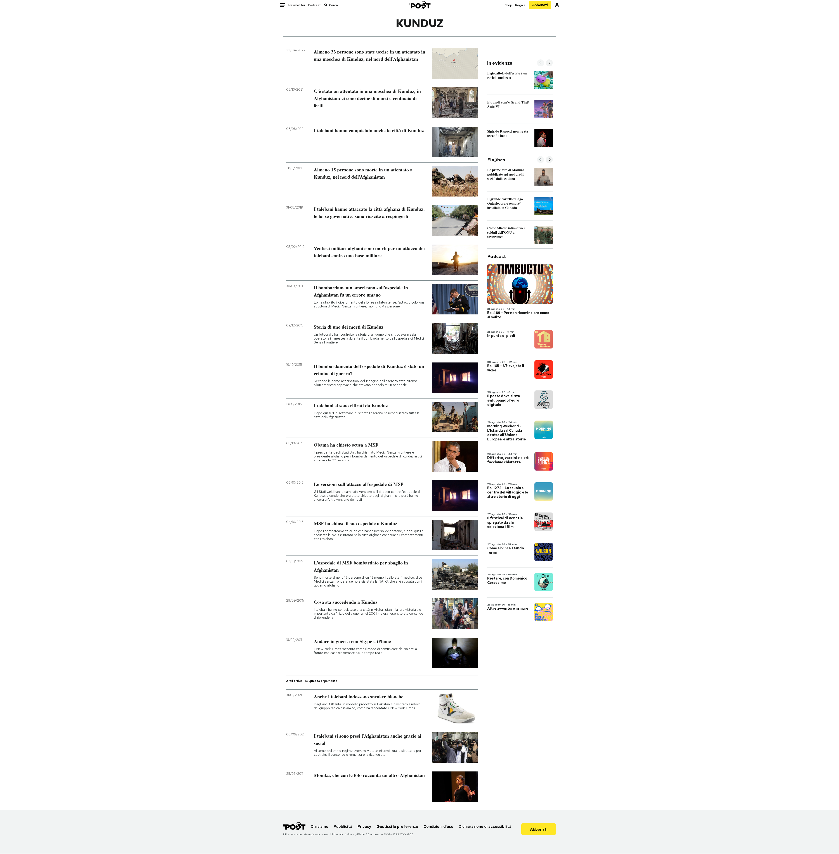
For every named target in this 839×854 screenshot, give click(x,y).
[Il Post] (419, 5)
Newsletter (296, 5)
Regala (520, 5)
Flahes (496, 160)
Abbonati (540, 5)
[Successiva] (549, 63)
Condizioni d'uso (438, 826)
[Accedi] (557, 5)
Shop (508, 5)
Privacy (364, 826)
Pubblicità (343, 826)
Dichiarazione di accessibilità (485, 826)
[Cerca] (325, 4)
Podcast (314, 5)
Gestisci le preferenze (397, 826)
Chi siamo (319, 826)
